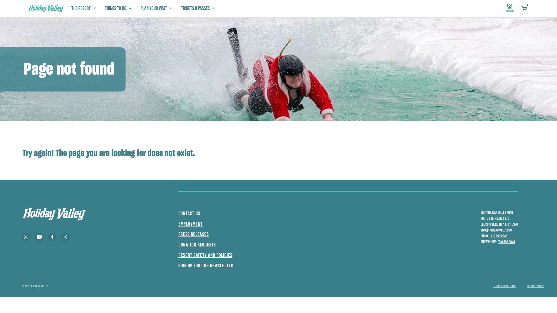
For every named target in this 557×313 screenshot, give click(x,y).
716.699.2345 (499, 236)
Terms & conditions (504, 286)
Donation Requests (197, 245)
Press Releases (193, 234)
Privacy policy (535, 286)
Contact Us (189, 213)
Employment (190, 224)
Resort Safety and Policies (205, 255)
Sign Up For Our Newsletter (205, 266)
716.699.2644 (506, 242)
